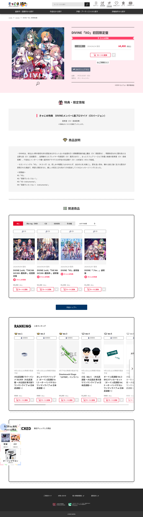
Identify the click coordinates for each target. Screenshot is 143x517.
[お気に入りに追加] (114, 55)
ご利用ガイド (48, 496)
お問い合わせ (62, 496)
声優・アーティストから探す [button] (87, 11)
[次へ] (132, 368)
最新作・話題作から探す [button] (24, 11)
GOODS (57, 223)
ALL (18, 223)
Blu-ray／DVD (32, 223)
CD (46, 223)
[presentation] (30, 404)
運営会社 (94, 496)
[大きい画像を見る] (38, 84)
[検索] (87, 4)
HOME (10, 18)
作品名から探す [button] (56, 11)
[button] (81, 69)
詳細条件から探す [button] (118, 11)
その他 (69, 223)
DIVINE (17, 18)
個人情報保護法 (77, 496)
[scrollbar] (71, 404)
